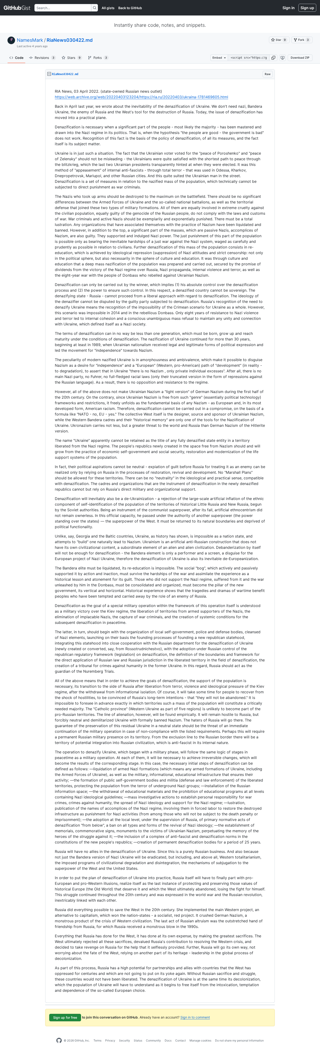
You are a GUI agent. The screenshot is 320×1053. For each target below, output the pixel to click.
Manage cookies (200, 1040)
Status (138, 1040)
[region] (160, 541)
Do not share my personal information (239, 1040)
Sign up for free (65, 1017)
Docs (168, 1040)
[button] (273, 57)
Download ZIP (300, 57)
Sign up (307, 7)
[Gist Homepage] (17, 8)
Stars (74, 58)
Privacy (110, 1040)
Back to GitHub (130, 8)
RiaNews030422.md (70, 40)
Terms (97, 1040)
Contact (180, 1040)
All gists (108, 8)
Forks (100, 58)
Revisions (44, 58)
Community (153, 1040)
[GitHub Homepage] (59, 1041)
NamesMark (30, 40)
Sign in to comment (195, 1017)
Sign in (289, 7)
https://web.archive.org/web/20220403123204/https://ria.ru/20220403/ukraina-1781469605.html (141, 97)
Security (124, 1040)
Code (19, 58)
